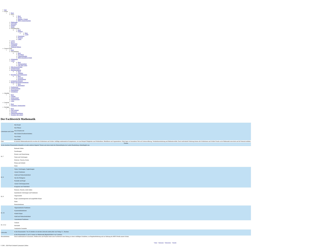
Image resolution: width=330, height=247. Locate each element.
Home (155, 242)
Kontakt (174, 242)
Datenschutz (168, 242)
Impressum (161, 242)
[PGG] (4, 7)
